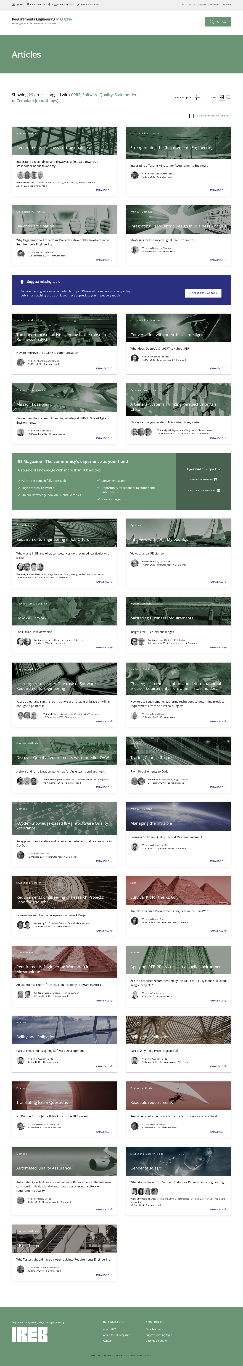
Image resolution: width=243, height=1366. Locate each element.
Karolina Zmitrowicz (48, 360)
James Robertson (75, 639)
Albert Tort (43, 853)
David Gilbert (166, 639)
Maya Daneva (55, 574)
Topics (220, 22)
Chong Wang (70, 574)
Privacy (120, 1355)
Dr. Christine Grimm (55, 923)
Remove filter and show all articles (211, 115)
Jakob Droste (70, 182)
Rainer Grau (44, 430)
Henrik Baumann (70, 992)
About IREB (109, 1329)
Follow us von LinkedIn (201, 479)
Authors (215, 4)
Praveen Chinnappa (162, 173)
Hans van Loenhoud (48, 1124)
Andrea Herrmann (37, 574)
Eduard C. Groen (36, 182)
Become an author (157, 1340)
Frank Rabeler (159, 1124)
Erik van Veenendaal (48, 1267)
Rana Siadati (61, 713)
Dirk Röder (179, 639)
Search (227, 4)
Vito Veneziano (91, 713)
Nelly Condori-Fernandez (91, 574)
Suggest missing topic (203, 293)
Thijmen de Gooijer (64, 779)
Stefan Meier (159, 993)
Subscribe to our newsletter (201, 490)
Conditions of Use (139, 1355)
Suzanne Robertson (55, 639)
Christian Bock (45, 252)
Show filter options (183, 97)
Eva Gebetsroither (180, 1198)
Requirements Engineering (42, 21)
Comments (200, 4)
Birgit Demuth (181, 779)
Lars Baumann (52, 992)
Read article (102, 190)
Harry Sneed (166, 779)
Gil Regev (173, 430)
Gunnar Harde (159, 845)
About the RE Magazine (117, 1335)
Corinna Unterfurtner (202, 1198)
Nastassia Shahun (161, 248)
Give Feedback (154, 1329)
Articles (186, 4)
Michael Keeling (84, 779)
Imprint (108, 1355)
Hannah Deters (54, 182)
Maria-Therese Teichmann (155, 1198)
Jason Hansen (159, 713)
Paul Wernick (76, 713)
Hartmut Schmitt (87, 182)
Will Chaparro (101, 779)
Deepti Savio (158, 919)
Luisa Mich (165, 561)
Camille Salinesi (160, 356)
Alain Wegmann (187, 430)
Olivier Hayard (204, 430)
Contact (107, 1340)
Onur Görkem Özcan (78, 923)
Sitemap (96, 1355)
